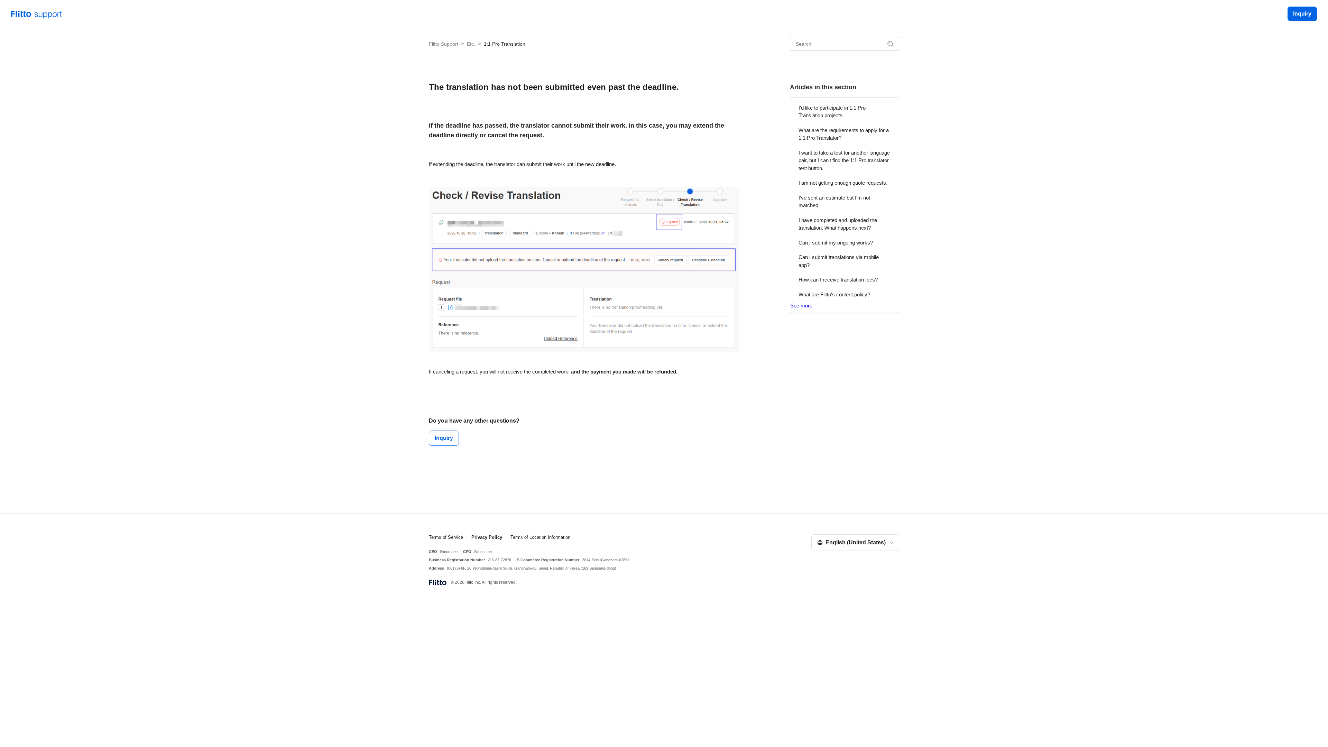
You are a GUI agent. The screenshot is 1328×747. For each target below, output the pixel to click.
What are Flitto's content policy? (834, 294)
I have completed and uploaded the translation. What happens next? (838, 224)
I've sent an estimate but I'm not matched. (834, 202)
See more (801, 305)
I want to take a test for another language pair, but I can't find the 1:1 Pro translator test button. (844, 160)
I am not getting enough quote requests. (843, 183)
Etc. (471, 44)
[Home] (36, 13)
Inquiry (1302, 14)
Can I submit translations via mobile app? (839, 261)
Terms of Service (446, 537)
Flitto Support (443, 44)
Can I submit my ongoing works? (836, 243)
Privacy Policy (486, 537)
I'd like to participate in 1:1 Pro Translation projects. (832, 112)
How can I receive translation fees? (838, 280)
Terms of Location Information (540, 537)
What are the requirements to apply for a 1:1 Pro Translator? (844, 134)
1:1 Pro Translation (504, 44)
